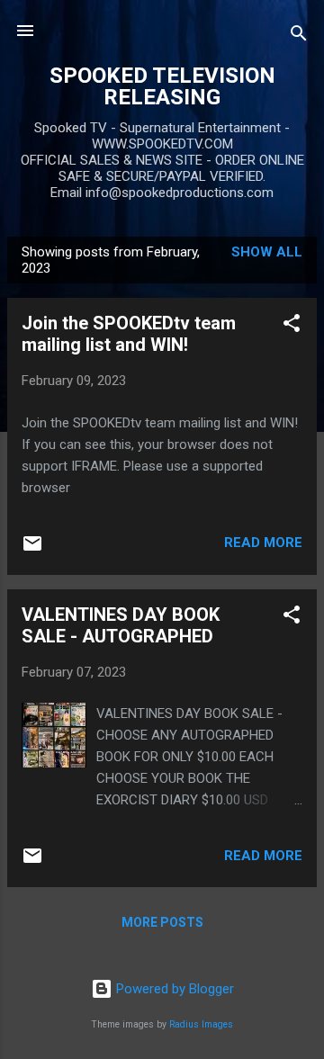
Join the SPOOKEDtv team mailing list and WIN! (129, 333)
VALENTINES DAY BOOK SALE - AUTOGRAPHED (121, 625)
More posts (162, 922)
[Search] (299, 36)
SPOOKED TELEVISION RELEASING (162, 86)
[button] (291, 326)
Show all (266, 252)
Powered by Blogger (173, 989)
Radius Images (201, 1024)
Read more (263, 542)
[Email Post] (32, 550)
